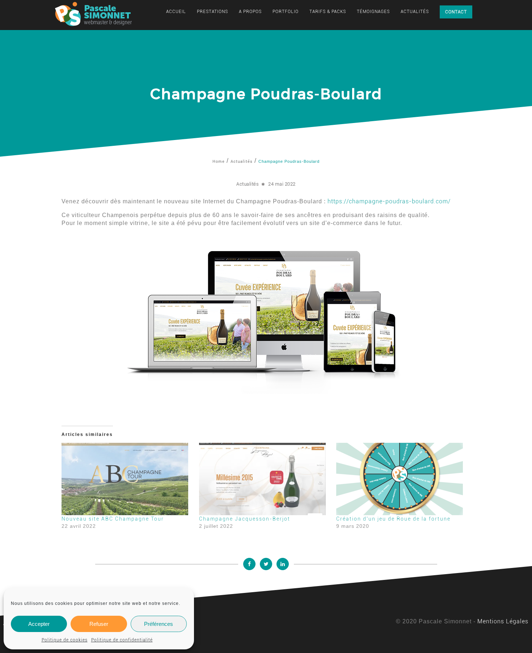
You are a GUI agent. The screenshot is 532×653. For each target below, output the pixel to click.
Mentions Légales (502, 621)
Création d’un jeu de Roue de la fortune (393, 519)
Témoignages (373, 11)
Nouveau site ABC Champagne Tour (113, 519)
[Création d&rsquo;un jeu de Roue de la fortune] (401, 479)
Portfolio (286, 11)
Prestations (212, 11)
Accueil (176, 11)
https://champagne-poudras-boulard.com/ (389, 201)
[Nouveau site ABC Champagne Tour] (127, 479)
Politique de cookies (65, 640)
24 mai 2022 (282, 184)
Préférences (158, 624)
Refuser (98, 624)
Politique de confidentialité (122, 640)
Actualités (415, 11)
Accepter (39, 624)
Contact (456, 11)
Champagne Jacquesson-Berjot (244, 519)
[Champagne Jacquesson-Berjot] (264, 479)
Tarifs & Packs (327, 11)
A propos (250, 11)
